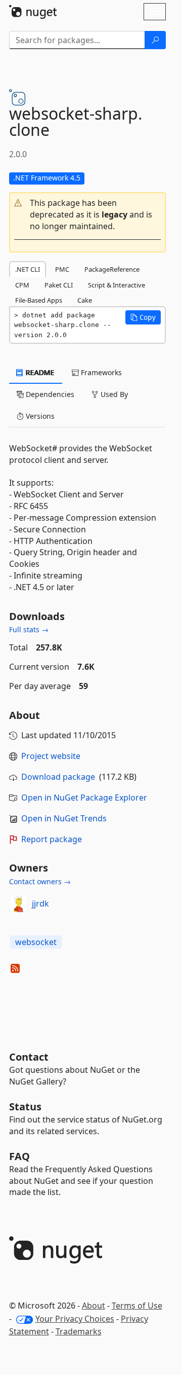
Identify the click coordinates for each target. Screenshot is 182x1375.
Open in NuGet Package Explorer (84, 797)
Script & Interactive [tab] (116, 285)
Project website (50, 756)
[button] (87, 214)
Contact (29, 1057)
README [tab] (39, 372)
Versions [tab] (39, 416)
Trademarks (79, 1331)
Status (25, 1106)
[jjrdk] (19, 904)
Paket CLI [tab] (58, 285)
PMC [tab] (62, 269)
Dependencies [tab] (49, 394)
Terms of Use (137, 1305)
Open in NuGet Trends (64, 818)
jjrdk (40, 903)
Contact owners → (40, 881)
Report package (51, 839)
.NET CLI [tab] (27, 269)
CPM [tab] (22, 285)
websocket (36, 942)
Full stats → (29, 629)
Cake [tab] (84, 300)
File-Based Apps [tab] (38, 300)
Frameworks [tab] (100, 372)
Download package (58, 776)
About (93, 1305)
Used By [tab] (113, 394)
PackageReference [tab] (112, 269)
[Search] (155, 40)
